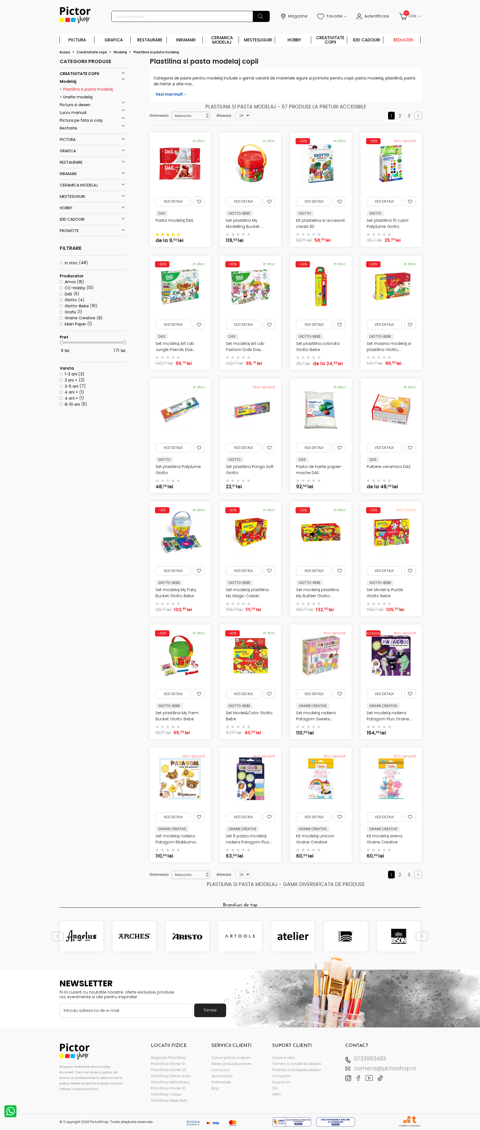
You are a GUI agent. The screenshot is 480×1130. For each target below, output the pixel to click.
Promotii (69, 230)
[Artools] (240, 936)
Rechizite (68, 128)
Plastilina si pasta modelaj (87, 89)
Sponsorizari (221, 1076)
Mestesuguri (258, 40)
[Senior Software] (406, 1119)
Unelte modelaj (77, 97)
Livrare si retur (283, 1057)
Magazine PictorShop (168, 1057)
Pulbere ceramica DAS (389, 466)
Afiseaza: (224, 115)
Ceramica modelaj (222, 40)
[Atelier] (293, 936)
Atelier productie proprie (231, 1063)
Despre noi (281, 1082)
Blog (215, 1088)
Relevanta (192, 115)
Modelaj (68, 81)
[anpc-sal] (292, 1122)
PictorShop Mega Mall (169, 1100)
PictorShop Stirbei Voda (170, 1076)
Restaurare (149, 40)
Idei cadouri (366, 40)
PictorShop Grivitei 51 (168, 1088)
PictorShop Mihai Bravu (170, 1082)
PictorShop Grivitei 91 (168, 1063)
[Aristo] (187, 936)
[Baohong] (346, 936)
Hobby (294, 40)
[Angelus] (81, 936)
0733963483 (370, 1058)
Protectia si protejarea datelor (296, 1069)
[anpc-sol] (335, 1122)
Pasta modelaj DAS (174, 220)
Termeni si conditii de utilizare (296, 1063)
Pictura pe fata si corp (81, 120)
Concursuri (220, 1069)
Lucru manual (73, 112)
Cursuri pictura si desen (231, 1057)
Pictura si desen (75, 105)
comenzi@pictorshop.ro (385, 1068)
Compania (281, 1076)
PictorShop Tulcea (166, 1094)
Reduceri (403, 40)
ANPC (276, 1094)
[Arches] (134, 936)
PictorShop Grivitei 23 (168, 1069)
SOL (275, 1088)
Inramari (186, 40)
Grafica (113, 40)
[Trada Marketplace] (414, 1119)
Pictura (77, 40)
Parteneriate (221, 1082)
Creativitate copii (330, 40)
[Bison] (399, 936)
